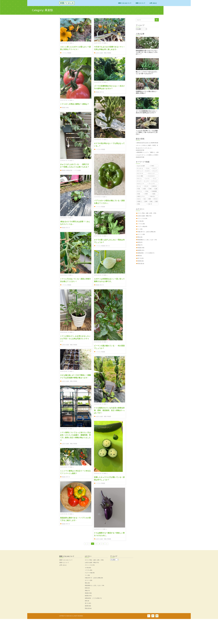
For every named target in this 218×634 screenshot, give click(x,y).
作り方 (146, 186)
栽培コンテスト (141, 196)
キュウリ (156, 171)
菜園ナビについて (140, 3)
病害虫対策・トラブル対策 (73, 170)
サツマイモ (140, 173)
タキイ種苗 (140, 176)
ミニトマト (152, 183)
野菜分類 (140, 263)
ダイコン (140, 178)
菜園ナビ (140, 201)
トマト (148, 178)
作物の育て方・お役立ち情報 (145, 231)
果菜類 (69, 53)
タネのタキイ (152, 176)
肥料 (150, 199)
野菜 (139, 204)
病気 (67, 107)
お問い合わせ (153, 3)
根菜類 (139, 250)
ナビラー (140, 181)
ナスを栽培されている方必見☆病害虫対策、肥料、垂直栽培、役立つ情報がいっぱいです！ (109, 410)
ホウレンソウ (141, 183)
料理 (147, 194)
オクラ (155, 168)
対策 (139, 194)
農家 (151, 201)
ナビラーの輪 (141, 226)
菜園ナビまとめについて (124, 3)
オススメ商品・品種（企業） (145, 213)
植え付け (153, 196)
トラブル (64, 53)
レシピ (139, 186)
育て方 (68, 227)
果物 (139, 245)
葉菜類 (139, 261)
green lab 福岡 (141, 166)
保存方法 (155, 186)
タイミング (151, 173)
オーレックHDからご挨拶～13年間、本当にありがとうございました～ (147, 147)
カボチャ (148, 171)
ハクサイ (147, 181)
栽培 (154, 194)
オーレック (140, 171)
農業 (157, 201)
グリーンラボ (141, 218)
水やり (139, 199)
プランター (155, 181)
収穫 (150, 188)
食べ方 (150, 204)
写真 (139, 188)
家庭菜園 (155, 191)
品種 (156, 188)
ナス (155, 178)
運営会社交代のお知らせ (143, 142)
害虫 (147, 191)
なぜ (148, 168)
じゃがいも (140, 168)
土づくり (140, 191)
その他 (139, 221)
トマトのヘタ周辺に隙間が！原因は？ (74, 104)
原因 (145, 188)
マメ (139, 229)
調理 (146, 201)
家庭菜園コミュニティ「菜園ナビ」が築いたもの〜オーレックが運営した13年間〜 (147, 153)
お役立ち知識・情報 (67, 344)
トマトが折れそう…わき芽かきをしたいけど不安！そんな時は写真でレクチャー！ (75, 338)
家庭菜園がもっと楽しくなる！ (146, 239)
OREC (152, 166)
